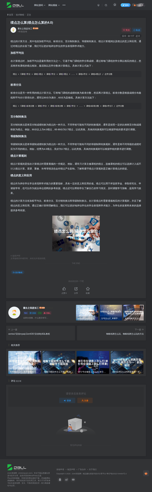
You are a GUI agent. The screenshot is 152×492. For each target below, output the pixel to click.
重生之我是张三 (25, 28)
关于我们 (93, 469)
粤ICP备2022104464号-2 (116, 473)
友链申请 (60, 469)
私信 (138, 29)
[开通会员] (146, 473)
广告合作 (82, 469)
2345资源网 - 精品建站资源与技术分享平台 (89, 473)
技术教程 (20, 14)
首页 (10, 14)
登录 (69, 400)
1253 (34, 313)
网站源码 (38, 5)
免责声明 (71, 469)
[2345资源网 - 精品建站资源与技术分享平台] (16, 467)
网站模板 (52, 5)
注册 (86, 400)
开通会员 (139, 5)
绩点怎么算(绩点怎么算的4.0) (32, 22)
